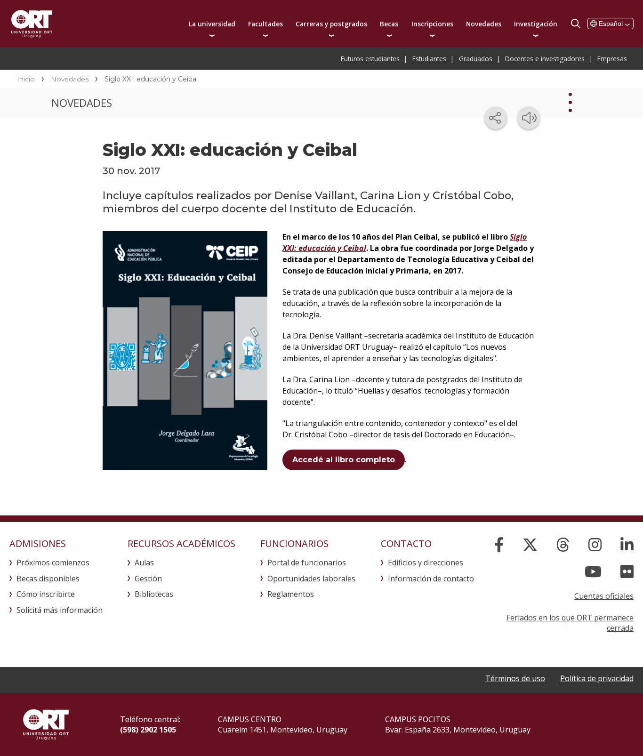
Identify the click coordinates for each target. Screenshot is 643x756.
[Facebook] (499, 544)
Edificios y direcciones (425, 562)
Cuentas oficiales (604, 596)
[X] (530, 544)
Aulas (144, 562)
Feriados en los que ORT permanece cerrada (570, 622)
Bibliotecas (154, 594)
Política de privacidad (597, 678)
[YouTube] (593, 571)
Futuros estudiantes (370, 58)
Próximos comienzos (52, 562)
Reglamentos (290, 594)
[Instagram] (595, 544)
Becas (389, 23)
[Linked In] (627, 544)
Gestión (148, 578)
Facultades (265, 23)
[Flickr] (627, 571)
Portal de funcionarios (306, 562)
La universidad (212, 23)
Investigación (535, 23)
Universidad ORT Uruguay (31, 23)
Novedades (483, 23)
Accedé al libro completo (343, 459)
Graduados (475, 58)
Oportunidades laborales (311, 578)
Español (611, 23)
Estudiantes (429, 58)
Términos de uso (515, 678)
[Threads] (563, 544)
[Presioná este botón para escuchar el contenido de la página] (528, 117)
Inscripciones (432, 23)
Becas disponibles (48, 578)
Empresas (612, 58)
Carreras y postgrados (331, 23)
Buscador (575, 23)
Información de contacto (431, 578)
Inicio (26, 79)
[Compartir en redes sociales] (495, 117)
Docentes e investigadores (545, 58)
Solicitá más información (59, 610)
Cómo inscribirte (45, 594)
